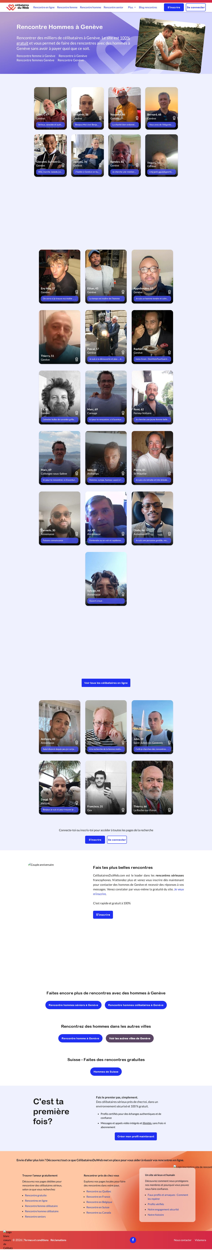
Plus (130, 7)
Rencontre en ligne (43, 7)
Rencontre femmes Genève (35, 60)
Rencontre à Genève (73, 56)
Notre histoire (156, 1214)
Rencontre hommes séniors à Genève (73, 1005)
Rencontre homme (90, 7)
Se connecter (196, 7)
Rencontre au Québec (98, 1191)
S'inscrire (174, 7)
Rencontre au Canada (98, 1212)
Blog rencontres (148, 7)
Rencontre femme (67, 7)
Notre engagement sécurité (163, 1209)
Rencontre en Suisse (97, 1207)
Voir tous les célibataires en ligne (106, 682)
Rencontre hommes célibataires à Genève (135, 1005)
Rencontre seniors (35, 1216)
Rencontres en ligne (36, 1200)
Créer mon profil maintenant (135, 1136)
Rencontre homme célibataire (41, 1211)
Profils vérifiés (156, 1204)
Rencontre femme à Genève (36, 56)
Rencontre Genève (71, 60)
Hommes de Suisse (106, 1071)
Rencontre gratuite (36, 1195)
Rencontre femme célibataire (41, 1205)
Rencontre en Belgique (99, 1201)
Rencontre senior (113, 7)
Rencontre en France (98, 1196)
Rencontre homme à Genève (80, 1038)
